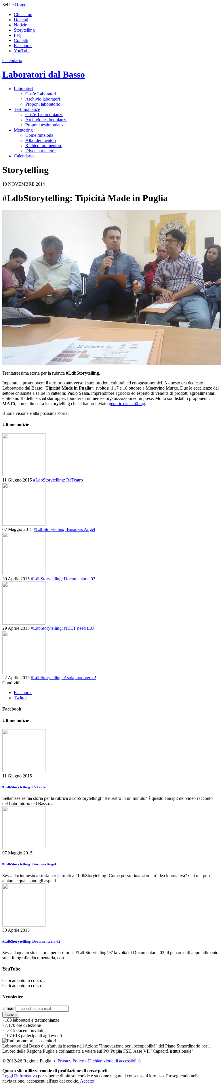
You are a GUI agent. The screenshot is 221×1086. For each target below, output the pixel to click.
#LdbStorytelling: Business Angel (64, 529)
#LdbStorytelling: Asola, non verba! (63, 677)
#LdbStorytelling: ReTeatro (58, 479)
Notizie (20, 24)
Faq (17, 35)
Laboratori (23, 88)
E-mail (8, 1008)
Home (20, 4)
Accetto (87, 1081)
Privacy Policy (71, 1060)
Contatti (21, 40)
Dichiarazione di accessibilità (114, 1060)
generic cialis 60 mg (127, 403)
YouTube (22, 50)
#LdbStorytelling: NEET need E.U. (63, 628)
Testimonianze (27, 109)
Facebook (23, 45)
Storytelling (24, 30)
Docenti (21, 19)
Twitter (20, 697)
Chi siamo (23, 14)
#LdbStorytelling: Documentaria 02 (63, 578)
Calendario (12, 60)
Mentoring (23, 130)
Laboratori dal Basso (43, 74)
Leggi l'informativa (19, 1075)
